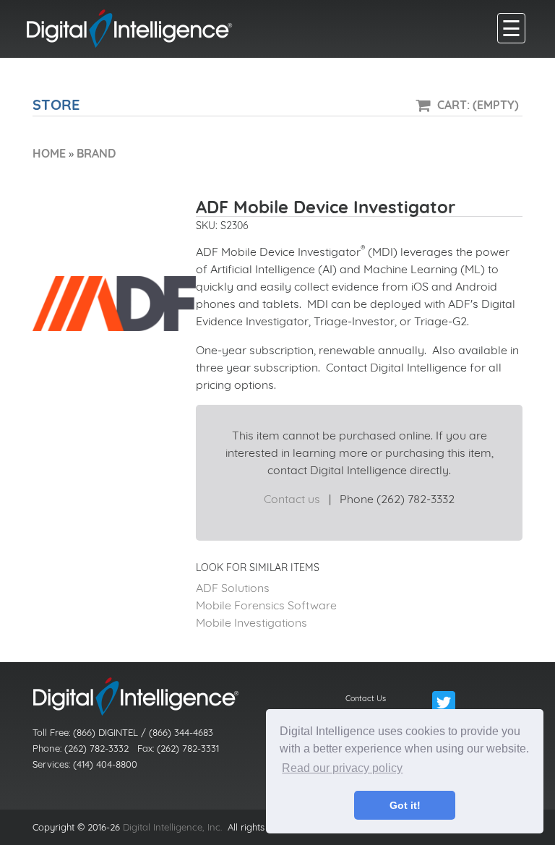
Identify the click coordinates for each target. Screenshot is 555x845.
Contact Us (365, 698)
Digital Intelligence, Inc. (172, 827)
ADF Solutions (233, 587)
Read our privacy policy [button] (342, 768)
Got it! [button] (405, 805)
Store (56, 104)
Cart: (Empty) (478, 105)
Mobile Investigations (251, 622)
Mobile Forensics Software (266, 605)
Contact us (292, 499)
